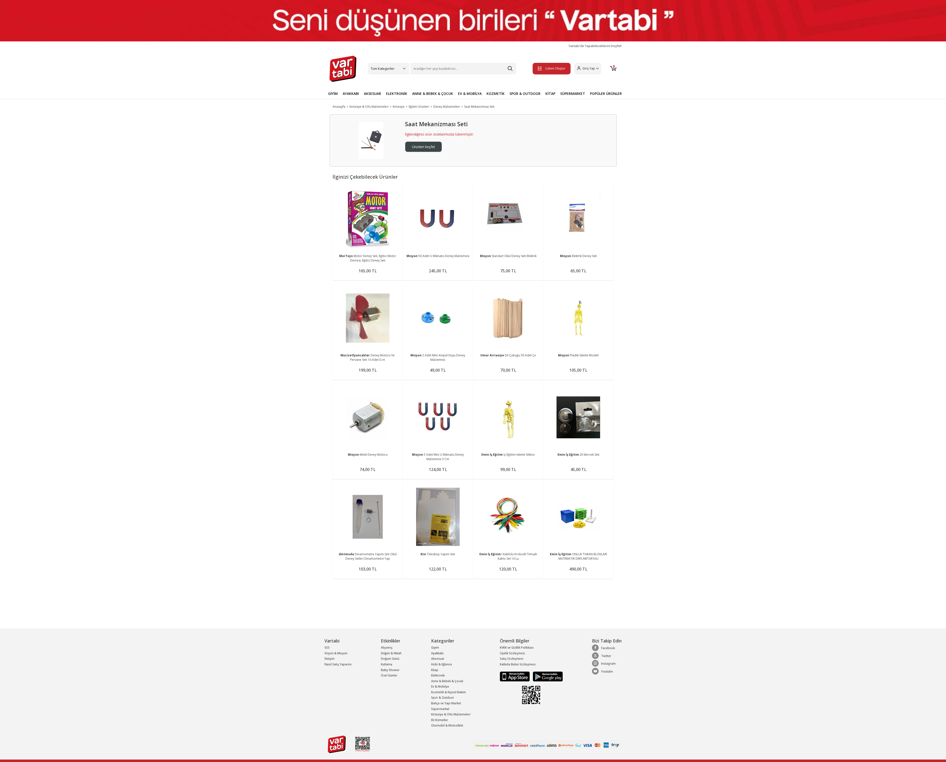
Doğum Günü (390, 659)
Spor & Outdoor (442, 697)
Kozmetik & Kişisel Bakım (448, 692)
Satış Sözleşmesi (511, 659)
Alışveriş (386, 647)
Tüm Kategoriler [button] (382, 68)
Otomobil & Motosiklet (447, 725)
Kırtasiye (399, 106)
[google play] (546, 676)
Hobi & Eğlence (441, 664)
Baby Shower (390, 670)
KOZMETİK (496, 93)
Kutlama (386, 664)
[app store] (515, 676)
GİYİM (333, 93)
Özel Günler (389, 675)
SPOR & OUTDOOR (525, 93)
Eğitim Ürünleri (419, 106)
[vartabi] (342, 68)
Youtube (607, 671)
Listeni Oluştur (555, 68)
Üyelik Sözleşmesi (512, 653)
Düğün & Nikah (391, 653)
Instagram (608, 663)
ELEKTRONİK (396, 93)
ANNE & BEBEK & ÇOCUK (432, 93)
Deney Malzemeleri (446, 106)
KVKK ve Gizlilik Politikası (517, 647)
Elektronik (438, 675)
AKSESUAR (372, 93)
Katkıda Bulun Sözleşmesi (518, 664)
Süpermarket (440, 709)
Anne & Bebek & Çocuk (447, 681)
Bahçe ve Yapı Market (446, 703)
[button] (587, 68)
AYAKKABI (351, 93)
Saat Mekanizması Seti (479, 106)
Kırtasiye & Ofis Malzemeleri (369, 106)
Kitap (434, 670)
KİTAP (550, 93)
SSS (327, 647)
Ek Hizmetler (439, 720)
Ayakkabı (437, 653)
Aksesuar (437, 659)
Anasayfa (339, 106)
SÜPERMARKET (572, 93)
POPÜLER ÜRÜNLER (606, 93)
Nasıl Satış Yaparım (338, 664)
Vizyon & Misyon (335, 653)
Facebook (608, 648)
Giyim (435, 647)
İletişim (329, 659)
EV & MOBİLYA (470, 93)
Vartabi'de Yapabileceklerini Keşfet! (595, 46)
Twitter (606, 656)
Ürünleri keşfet (423, 146)
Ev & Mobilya (440, 686)
